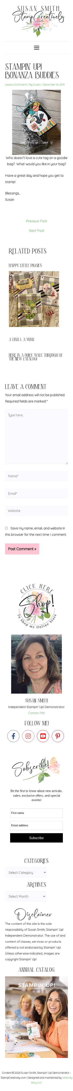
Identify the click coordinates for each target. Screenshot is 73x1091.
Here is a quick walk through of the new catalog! (36, 358)
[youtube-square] (44, 736)
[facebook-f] (14, 736)
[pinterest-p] (59, 736)
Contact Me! (36, 713)
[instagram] (29, 736)
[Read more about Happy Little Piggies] (36, 299)
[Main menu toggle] (36, 47)
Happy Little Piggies (25, 266)
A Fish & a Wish (21, 340)
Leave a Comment (16, 84)
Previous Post (36, 221)
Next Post (36, 230)
